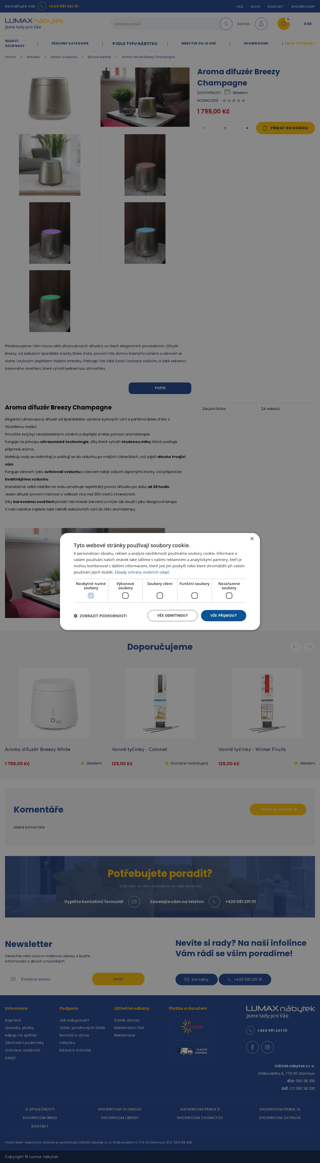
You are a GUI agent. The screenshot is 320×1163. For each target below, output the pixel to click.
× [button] (252, 539)
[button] (100, 615)
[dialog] (160, 581)
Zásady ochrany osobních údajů (141, 572)
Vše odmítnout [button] (172, 615)
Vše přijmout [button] (223, 615)
